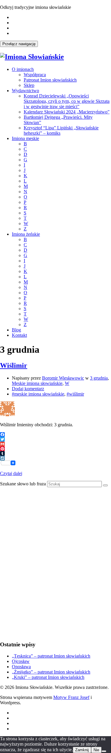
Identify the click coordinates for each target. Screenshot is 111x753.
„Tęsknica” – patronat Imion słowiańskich (51, 655)
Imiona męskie (25, 138)
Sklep (29, 85)
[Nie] (104, 751)
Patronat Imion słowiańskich (50, 79)
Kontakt (19, 335)
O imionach (23, 69)
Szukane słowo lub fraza (23, 483)
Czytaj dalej (11, 473)
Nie (96, 750)
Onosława (21, 666)
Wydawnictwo (25, 90)
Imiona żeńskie (26, 234)
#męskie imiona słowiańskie (38, 393)
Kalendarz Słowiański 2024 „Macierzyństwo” (67, 111)
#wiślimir (75, 393)
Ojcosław (21, 661)
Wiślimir (13, 365)
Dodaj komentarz (28, 388)
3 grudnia (99, 377)
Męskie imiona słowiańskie (37, 383)
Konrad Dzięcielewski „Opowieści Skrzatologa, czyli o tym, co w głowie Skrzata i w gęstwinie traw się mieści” (67, 101)
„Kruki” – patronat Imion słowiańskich (48, 677)
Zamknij (82, 750)
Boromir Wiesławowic (63, 377)
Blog (16, 329)
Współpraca (35, 74)
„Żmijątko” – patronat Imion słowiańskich (51, 671)
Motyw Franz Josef (71, 697)
